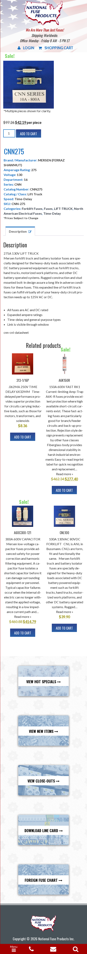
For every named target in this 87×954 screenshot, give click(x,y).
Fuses (48, 208)
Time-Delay (52, 213)
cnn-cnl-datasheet (16, 332)
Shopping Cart (59, 48)
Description (18, 231)
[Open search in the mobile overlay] (75, 948)
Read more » (64, 474)
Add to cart (28, 133)
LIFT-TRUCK (63, 208)
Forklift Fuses (32, 208)
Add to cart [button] (22, 437)
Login (28, 48)
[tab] (20, 231)
